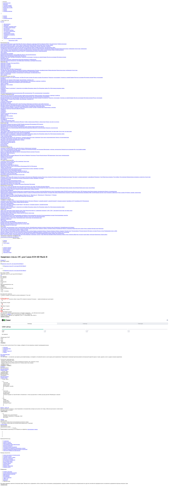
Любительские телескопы (30, 148)
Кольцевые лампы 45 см (44, 88)
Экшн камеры (4, 131)
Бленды (2, 69)
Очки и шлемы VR (122, 192)
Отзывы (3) (3, 260)
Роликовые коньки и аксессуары (30, 228)
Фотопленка (38, 60)
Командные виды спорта (78, 228)
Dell (13, 186)
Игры (54, 228)
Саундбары (41, 168)
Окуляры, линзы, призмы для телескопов (22, 149)
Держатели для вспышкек (54, 77)
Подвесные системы (27, 107)
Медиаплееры (4, 165)
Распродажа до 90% (13, 40)
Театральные (24, 151)
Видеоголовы (22, 127)
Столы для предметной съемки (8, 120)
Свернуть (9, 365)
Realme (21, 201)
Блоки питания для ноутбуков (72, 187)
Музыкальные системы (27, 168)
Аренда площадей (7, 477)
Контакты (5, 480)
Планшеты (3, 202)
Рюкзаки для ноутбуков (18, 187)
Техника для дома (21, 233)
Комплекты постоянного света (16, 82)
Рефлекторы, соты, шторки (7, 84)
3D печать (3, 197)
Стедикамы (3, 138)
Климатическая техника (46, 233)
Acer (10, 166)
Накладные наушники (47, 177)
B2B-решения (6, 475)
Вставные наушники (57, 177)
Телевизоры (3, 161)
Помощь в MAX (7, 467)
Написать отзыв (4, 372)
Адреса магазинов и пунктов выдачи (11, 455)
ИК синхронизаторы (27, 93)
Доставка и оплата (7, 5)
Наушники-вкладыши (67, 177)
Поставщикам (6, 476)
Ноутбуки (3, 186)
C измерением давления (40, 210)
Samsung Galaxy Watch (21, 210)
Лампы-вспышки (24, 81)
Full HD (19, 124)
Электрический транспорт (14, 228)
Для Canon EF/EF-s (15, 63)
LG (14, 166)
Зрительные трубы (5, 154)
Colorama (11, 106)
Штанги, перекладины (40, 121)
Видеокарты (70, 191)
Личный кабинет (7, 463)
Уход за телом (51, 232)
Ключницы (59, 234)
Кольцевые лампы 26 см (33, 88)
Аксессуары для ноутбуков (7, 187)
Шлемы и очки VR (6, 173)
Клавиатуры (15, 192)
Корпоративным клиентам (9, 474)
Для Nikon (12, 57)
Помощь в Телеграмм (8, 465)
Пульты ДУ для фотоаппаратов (27, 51)
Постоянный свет (4, 82)
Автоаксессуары (50, 227)
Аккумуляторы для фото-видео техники (32, 46)
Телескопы (3, 148)
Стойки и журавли (5, 121)
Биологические (43, 155)
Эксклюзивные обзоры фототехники (11, 444)
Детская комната (75, 230)
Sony (18, 47)
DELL (13, 195)
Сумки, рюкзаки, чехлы (6, 49)
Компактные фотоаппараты (7, 54)
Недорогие (40, 124)
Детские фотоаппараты (31, 54)
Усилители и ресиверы (6, 179)
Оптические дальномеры (6, 157)
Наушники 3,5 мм (98, 177)
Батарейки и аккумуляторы (16, 46)
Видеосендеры (4, 144)
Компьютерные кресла (6, 198)
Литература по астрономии (67, 149)
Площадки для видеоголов (52, 127)
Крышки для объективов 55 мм (19, 72)
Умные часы (3, 210)
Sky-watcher (16, 148)
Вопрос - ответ (7, 351)
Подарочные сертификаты (9, 459)
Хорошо (2, 285)
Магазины (5, 4)
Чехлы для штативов (46, 105)
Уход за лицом (58, 232)
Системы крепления (5, 107)
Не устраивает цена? (8, 461)
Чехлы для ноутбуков (38, 187)
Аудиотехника (7, 32)
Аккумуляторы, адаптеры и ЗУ (27, 79)
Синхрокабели (46, 93)
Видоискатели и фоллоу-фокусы (8, 142)
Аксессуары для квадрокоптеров (47, 137)
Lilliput (17, 108)
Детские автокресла (50, 230)
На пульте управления (35, 137)
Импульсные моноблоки (14, 81)
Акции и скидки (7, 442)
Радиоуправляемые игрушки (48, 215)
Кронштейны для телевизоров (7, 162)
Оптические (33, 155)
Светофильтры (4, 48)
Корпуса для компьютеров (111, 191)
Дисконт (5, 10)
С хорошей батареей (43, 204)
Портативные (24, 166)
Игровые (43, 186)
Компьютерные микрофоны (82, 192)
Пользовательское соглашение (10, 446)
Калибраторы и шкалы (6, 102)
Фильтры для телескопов (38, 149)
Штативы (13, 105)
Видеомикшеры (16, 139)
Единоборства (59, 228)
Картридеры (39, 45)
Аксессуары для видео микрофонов (22, 132)
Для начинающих (53, 43)
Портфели (51, 234)
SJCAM (12, 131)
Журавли (22, 121)
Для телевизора (123, 177)
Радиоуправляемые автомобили (20, 215)
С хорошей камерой (25, 137)
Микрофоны (3, 184)
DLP (28, 166)
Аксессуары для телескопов (7, 149)
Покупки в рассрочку (8, 458)
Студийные (15, 184)
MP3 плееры (3, 220)
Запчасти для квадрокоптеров (62, 137)
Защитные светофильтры (13, 48)
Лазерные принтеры (13, 196)
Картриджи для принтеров (27, 196)
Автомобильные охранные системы (38, 227)
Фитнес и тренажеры (67, 228)
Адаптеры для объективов (6, 71)
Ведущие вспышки (28, 77)
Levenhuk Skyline (9, 148)
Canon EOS (15, 43)
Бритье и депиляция (43, 232)
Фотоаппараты (7, 24)
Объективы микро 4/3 (5, 67)
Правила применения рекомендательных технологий (15, 449)
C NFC (51, 210)
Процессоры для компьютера (23, 191)
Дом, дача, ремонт (5, 229)
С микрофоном (90, 177)
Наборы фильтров (55, 48)
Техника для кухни (12, 233)
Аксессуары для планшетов (7, 205)
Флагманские (86, 201)
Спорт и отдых (4, 228)
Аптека (11, 232)
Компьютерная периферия (6, 192)
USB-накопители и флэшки (7, 53)
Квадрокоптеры (4, 137)
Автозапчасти (57, 227)
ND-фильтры (48, 48)
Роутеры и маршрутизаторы (17, 189)
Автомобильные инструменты (67, 227)
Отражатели (3, 87)
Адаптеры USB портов (60, 187)
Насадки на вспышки (52, 57)
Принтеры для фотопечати (12, 59)
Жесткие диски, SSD (78, 191)
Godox (15, 95)
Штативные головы (20, 105)
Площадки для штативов (35, 105)
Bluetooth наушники (37, 177)
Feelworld (13, 108)
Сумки (42, 234)
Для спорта (74, 177)
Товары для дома (24, 229)
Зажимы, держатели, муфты (16, 107)
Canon (15, 47)
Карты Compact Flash (24, 45)
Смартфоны (3, 201)
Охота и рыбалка (88, 228)
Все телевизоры (19, 161)
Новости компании (7, 443)
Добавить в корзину (5, 316)
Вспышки (3, 57)
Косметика (29, 232)
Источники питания (5, 46)
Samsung (8, 161)
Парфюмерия (35, 232)
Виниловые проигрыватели (7, 174)
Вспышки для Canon (10, 77)
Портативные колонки (16, 169)
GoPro (8, 131)
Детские (38, 155)
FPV (14, 137)
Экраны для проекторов (6, 167)
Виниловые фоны (41, 106)
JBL (13, 177)
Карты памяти (4, 45)
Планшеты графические (112, 192)
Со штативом (12, 88)
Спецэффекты (4, 119)
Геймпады (12, 172)
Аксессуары (3, 51)
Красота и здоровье (5, 232)
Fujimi (14, 79)
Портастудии (12, 183)
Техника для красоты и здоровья (33, 233)
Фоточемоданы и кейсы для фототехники (42, 49)
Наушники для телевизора (6, 163)
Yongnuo (11, 79)
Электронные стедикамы (11, 138)
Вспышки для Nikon (19, 77)
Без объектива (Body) (44, 43)
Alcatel (17, 204)
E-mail (14, 428)
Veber (13, 151)
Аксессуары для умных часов (65, 210)
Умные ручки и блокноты (68, 234)
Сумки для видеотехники (6, 136)
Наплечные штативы (16, 135)
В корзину (3, 342)
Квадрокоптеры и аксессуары (7, 214)
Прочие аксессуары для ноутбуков (87, 187)
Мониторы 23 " (34, 195)
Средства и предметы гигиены (20, 232)
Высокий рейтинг (5, 369)
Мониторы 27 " (48, 195)
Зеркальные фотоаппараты (7, 43)
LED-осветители (26, 82)
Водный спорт (95, 228)
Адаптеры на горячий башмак (40, 57)
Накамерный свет (5, 58)
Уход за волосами (65, 232)
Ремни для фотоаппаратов (58, 49)
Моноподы (27, 105)
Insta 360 (16, 131)
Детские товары (4, 230)
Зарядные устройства (45, 46)
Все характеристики (5, 354)
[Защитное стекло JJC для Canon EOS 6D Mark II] (12, 263)
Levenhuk (7, 151)
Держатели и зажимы (26, 135)
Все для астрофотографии (80, 149)
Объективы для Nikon (5, 64)
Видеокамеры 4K (34, 124)
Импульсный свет (5, 81)
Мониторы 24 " (41, 195)
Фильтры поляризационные (38, 48)
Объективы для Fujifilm (6, 66)
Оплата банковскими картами (10, 472)
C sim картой (56, 210)
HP (15, 186)
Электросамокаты (19, 216)
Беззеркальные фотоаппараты (7, 47)
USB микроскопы (51, 155)
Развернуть (3, 365)
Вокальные (26, 184)
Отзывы (5, 349)
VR (1, 173)
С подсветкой (6, 150)
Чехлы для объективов (6, 73)
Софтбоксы (3, 89)
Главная (5, 240)
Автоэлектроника (10, 227)
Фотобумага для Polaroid (29, 60)
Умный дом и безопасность (58, 233)
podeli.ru (9, 314)
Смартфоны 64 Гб (79, 201)
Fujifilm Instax (17, 55)
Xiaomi (11, 161)
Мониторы (3, 195)
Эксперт (5, 8)
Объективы (6, 25)
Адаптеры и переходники (6, 101)
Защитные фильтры (11, 70)
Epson (7, 166)
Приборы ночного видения (7, 156)
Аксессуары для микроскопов (62, 155)
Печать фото (3, 59)
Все (8, 42)
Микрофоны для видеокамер (7, 132)
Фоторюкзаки (15, 49)
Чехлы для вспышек (98, 77)
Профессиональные (62, 43)
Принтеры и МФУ (5, 196)
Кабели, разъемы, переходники (134, 192)
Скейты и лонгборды (48, 228)
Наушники (3, 177)
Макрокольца (16, 71)
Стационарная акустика (6, 168)
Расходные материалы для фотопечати (27, 59)
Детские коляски (12, 230)
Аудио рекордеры (4, 143)
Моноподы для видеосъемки (39, 127)
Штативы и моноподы (6, 105)
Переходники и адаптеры (50, 107)
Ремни (55, 234)
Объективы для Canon (6, 63)
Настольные (12, 150)
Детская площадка (83, 230)
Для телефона (116, 177)
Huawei (11, 202)
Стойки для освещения (14, 121)
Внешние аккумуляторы (6, 208)
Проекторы (3, 166)
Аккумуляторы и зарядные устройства (37, 81)
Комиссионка (6, 464)
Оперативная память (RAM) (60, 191)
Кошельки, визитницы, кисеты (33, 234)
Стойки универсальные (29, 121)
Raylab (10, 95)
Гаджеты (6, 36)
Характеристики (7, 348)
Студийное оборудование (9, 27)
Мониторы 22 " (27, 195)
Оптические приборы (9, 30)
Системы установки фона (38, 107)
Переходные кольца (23, 71)
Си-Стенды (56, 121)
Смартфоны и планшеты (9, 34)
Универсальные (17, 69)
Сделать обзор (4, 424)
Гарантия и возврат (7, 6)
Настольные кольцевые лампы (57, 88)
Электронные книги (21, 217)
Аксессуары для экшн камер (65, 131)
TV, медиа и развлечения (9, 31)
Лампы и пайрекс (4, 83)
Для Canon (7, 57)
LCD (31, 166)
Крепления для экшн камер (52, 131)
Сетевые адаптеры (34, 189)
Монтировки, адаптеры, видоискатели (52, 149)
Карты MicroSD (32, 45)
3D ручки (7, 197)
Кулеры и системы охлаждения (38, 191)
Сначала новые (4, 370)
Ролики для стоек (50, 121)
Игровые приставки (5, 171)
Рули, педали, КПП (24, 172)
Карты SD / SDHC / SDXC (13, 45)
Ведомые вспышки (37, 77)
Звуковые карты (86, 191)
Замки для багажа (90, 234)
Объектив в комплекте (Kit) (33, 43)
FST (13, 95)
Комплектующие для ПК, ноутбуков (9, 191)
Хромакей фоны (32, 106)
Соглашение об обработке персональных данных (14, 448)
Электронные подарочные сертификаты (13, 38)
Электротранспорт (5, 216)
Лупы (2, 150)
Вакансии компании (7, 445)
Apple (7, 177)
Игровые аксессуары (5, 172)
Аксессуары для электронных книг (34, 217)
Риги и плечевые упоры (6, 135)
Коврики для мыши (47, 192)
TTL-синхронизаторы (37, 93)
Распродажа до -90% (7, 7)
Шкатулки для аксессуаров (80, 234)
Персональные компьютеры (7, 190)
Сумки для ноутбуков (28, 187)
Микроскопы (3, 155)
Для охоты (37, 151)
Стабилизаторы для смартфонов (8, 221)
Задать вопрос (4, 411)
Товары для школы (60, 230)
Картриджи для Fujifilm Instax (17, 60)
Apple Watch (9, 210)
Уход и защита (4, 52)
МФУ (20, 196)
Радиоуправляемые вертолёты (34, 215)
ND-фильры (19, 70)
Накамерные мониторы (6, 108)
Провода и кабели (16, 51)
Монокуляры (3, 153)
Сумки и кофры (4, 100)
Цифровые (27, 155)
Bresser (8, 155)
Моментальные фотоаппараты (7, 55)
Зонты (24, 234)
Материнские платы (49, 191)
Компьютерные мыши (38, 192)
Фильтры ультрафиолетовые (25, 48)
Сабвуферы (35, 168)
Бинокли (3, 151)
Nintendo (19, 171)
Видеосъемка (7, 28)
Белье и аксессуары (5, 234)
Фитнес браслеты (4, 211)
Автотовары (3, 227)
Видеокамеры (4, 124)
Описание (5, 347)
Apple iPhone (9, 201)
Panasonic (9, 124)
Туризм (21, 228)
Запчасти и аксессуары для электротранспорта (34, 216)
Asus (11, 186)
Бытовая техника (4, 233)
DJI (19, 131)
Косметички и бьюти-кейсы (101, 234)
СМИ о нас (5, 478)
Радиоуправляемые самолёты (61, 215)
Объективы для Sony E (6, 65)
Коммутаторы (27, 189)
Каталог (2, 21)
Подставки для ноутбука (49, 187)
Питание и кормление (21, 230)
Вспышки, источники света (10, 26)
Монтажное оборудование (6, 139)
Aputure (17, 79)
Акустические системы (17, 168)
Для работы (38, 186)
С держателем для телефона (21, 88)
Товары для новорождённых (39, 230)
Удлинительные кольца (33, 71)
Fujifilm (18, 54)
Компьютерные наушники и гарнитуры (136, 177)
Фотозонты (3, 85)
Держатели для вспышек (27, 57)
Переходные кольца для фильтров (67, 48)
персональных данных (32, 429)
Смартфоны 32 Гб (70, 201)
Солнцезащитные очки (17, 234)
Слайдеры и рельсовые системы (8, 141)
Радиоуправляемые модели (7, 215)
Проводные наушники (108, 177)
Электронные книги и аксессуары (8, 217)
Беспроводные (29, 177)
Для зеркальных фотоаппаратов (25, 49)
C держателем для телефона (21, 133)
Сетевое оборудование (6, 189)
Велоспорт (101, 228)
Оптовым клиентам (7, 11)
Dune (11, 165)
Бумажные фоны (25, 106)
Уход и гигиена (29, 230)
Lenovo (18, 186)
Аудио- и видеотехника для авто (22, 227)
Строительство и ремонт (14, 229)
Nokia (20, 204)
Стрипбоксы (3, 90)
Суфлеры (22, 139)
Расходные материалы (6, 60)
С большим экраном (61, 201)
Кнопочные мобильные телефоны (8, 204)
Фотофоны (3, 106)
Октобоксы (3, 91)
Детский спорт (67, 230)
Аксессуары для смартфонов (7, 203)
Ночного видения (31, 151)
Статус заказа (6, 243)
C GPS (47, 210)
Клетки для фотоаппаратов (41, 51)
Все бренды (23, 43)
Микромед (17, 155)
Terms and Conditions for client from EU (11, 450)
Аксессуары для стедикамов (24, 138)
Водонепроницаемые (41, 131)
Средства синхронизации (6, 93)
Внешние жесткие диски (101, 192)
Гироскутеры (12, 216)
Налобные (18, 150)
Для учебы (33, 186)
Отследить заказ (6, 2)
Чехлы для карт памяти (47, 45)
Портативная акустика (6, 169)
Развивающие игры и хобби (110, 230)
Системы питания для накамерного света (18, 126)
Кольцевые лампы (5, 88)
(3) (1, 275)
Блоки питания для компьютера (97, 191)
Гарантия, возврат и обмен (9, 457)
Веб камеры (55, 192)
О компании (6, 441)
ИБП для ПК (92, 192)
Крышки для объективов (6, 72)
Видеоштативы (29, 127)
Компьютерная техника (9, 33)
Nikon (19, 43)
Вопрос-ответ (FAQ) (7, 462)
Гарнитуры (17, 172)
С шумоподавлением (82, 177)
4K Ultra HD (28, 131)
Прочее (5, 37)
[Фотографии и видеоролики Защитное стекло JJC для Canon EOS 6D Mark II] (14, 266)
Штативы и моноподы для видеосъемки (10, 127)
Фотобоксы (3, 78)
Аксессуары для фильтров (81, 48)
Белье (11, 234)
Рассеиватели (18, 57)
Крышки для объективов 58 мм (33, 72)
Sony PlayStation (13, 171)
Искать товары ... (17, 238)
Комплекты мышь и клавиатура (26, 192)
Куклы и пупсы (100, 230)
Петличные (21, 184)
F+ (23, 204)
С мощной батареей (51, 201)
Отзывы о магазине (7, 471)
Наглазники (9, 51)
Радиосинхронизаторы (17, 93)
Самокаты (40, 228)
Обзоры (5, 352)
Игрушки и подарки (92, 230)
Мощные (47, 186)
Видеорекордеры (4, 145)
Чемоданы (46, 234)
